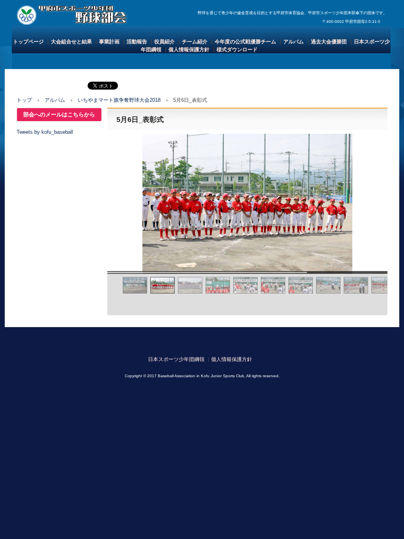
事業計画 (109, 42)
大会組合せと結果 (71, 42)
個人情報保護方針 (188, 49)
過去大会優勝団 (329, 42)
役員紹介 (164, 42)
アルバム (293, 42)
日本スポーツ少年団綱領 (176, 359)
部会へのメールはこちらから (59, 115)
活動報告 (137, 42)
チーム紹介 (195, 42)
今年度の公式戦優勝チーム (245, 42)
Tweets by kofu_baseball (45, 132)
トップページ (28, 42)
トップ (24, 100)
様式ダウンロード (237, 49)
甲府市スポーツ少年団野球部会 (76, 14)
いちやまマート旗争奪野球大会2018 (119, 100)
